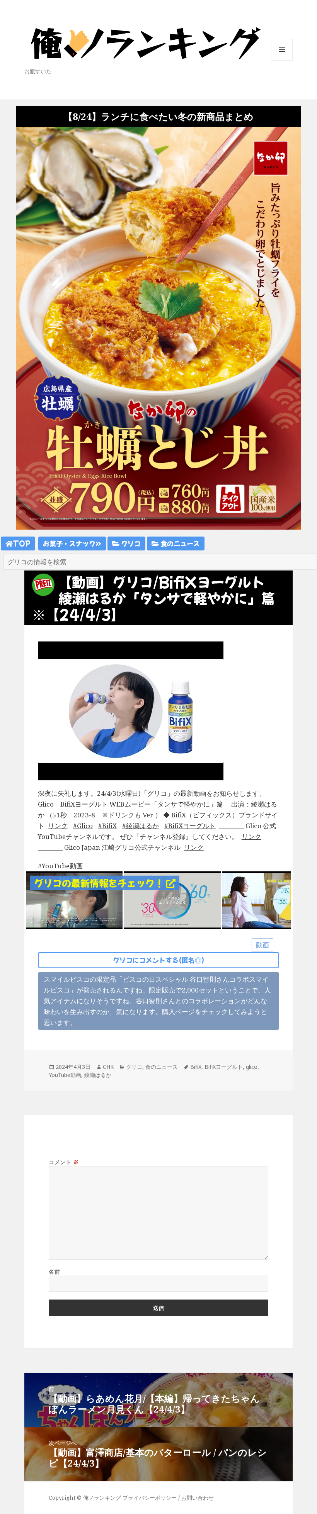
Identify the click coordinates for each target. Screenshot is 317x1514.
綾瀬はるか (142, 825)
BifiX (109, 825)
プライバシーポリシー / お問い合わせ (168, 1497)
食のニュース (179, 543)
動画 (262, 944)
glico (251, 1066)
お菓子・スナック (69, 543)
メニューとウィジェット (282, 60)
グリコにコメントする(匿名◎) (158, 960)
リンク (58, 825)
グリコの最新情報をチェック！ (100, 882)
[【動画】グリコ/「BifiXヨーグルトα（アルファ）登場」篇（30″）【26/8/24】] (74, 899)
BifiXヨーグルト (192, 825)
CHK (108, 1066)
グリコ (130, 543)
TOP (22, 543)
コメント (63, 1162)
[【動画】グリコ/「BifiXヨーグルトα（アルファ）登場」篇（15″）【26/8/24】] (172, 899)
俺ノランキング (102, 1497)
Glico (85, 825)
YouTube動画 (65, 1075)
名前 (54, 1271)
